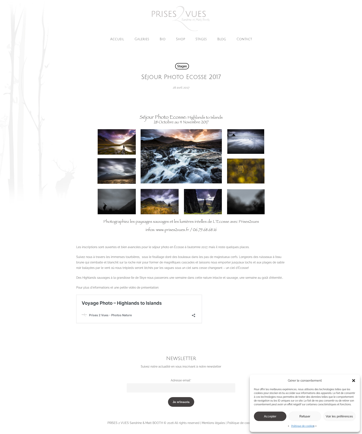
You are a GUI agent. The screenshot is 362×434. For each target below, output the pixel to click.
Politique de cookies (302, 426)
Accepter (270, 416)
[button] (354, 380)
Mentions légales (213, 423)
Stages (182, 66)
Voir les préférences (339, 416)
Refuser (304, 416)
